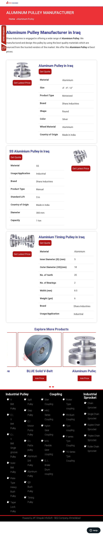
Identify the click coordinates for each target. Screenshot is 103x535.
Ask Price (31, 378)
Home (12, 19)
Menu (30, 3)
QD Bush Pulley (30, 487)
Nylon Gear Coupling (49, 430)
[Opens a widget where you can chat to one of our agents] (93, 530)
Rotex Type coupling (70, 404)
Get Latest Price (22, 82)
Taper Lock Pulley (13, 507)
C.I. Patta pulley (30, 445)
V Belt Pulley (13, 404)
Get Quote (45, 71)
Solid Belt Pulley (13, 467)
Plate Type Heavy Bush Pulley (13, 487)
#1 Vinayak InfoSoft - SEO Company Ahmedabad (57, 518)
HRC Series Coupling (49, 415)
